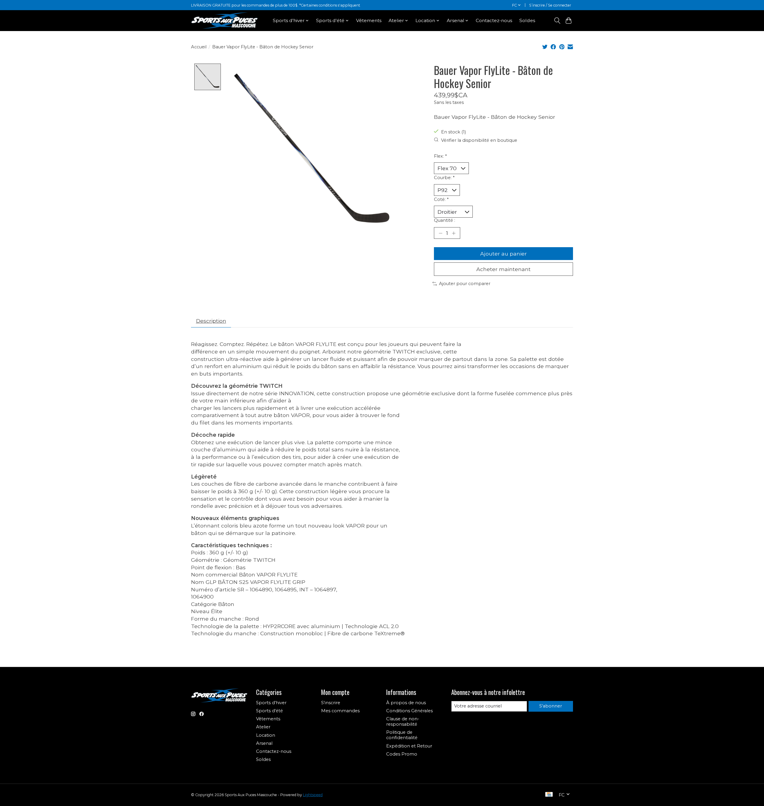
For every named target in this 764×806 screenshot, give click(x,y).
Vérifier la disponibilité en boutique (479, 140)
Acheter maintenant (503, 269)
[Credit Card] (549, 795)
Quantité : (444, 220)
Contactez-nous (494, 20)
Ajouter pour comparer (464, 283)
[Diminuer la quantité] (440, 233)
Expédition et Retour (409, 746)
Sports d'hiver (271, 702)
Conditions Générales (409, 710)
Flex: (440, 156)
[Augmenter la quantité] (453, 233)
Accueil (199, 47)
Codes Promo (401, 754)
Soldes (527, 20)
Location (265, 735)
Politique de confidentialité (402, 735)
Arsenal (264, 743)
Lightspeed (313, 795)
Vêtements (368, 20)
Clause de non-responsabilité (402, 721)
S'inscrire (330, 702)
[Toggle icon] (557, 20)
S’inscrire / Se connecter (550, 5)
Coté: (441, 199)
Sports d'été (269, 710)
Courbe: (444, 177)
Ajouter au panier (503, 253)
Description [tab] (211, 321)
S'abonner (550, 706)
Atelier (263, 727)
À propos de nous (406, 702)
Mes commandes (340, 710)
